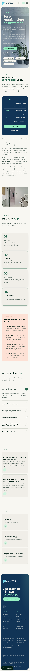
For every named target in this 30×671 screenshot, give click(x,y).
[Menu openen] (27, 3)
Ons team (5, 614)
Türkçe (16, 655)
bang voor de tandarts (18, 346)
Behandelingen (19, 614)
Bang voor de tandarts (21, 631)
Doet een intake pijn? (9, 389)
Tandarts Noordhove (8, 640)
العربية (12, 655)
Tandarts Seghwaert (8, 642)
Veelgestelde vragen (21, 619)
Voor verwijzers (6, 621)
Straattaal (5, 656)
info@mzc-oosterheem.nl (19, 646)
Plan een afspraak (15, 126)
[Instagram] (4, 606)
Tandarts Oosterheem (8, 638)
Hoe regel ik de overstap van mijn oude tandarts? (11, 424)
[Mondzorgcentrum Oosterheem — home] (8, 3)
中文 (19, 655)
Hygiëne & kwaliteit (7, 619)
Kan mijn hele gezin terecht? (11, 411)
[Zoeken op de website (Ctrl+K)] (19, 3)
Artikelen (18, 621)
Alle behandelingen (10, 53)
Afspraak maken (10, 48)
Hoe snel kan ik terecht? (10, 417)
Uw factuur (5, 628)
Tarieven (5, 626)
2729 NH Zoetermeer (21, 640)
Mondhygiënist (19, 628)
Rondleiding (6, 616)
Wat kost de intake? (8, 432)
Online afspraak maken (11, 599)
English (4, 655)
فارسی (22, 655)
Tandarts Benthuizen (8, 645)
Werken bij (5, 623)
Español (9, 655)
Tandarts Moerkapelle (8, 647)
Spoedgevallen (19, 623)
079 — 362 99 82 (15, 130)
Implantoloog (19, 626)
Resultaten (18, 616)
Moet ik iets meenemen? (10, 404)
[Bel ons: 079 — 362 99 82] (23, 3)
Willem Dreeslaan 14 (21, 638)
